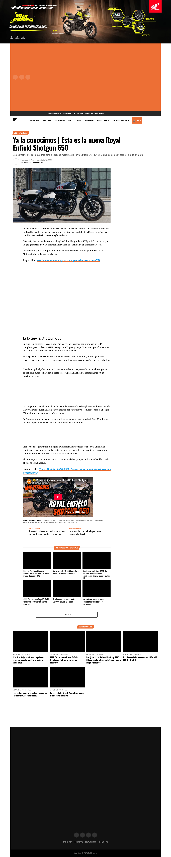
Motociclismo (97, 520)
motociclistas (30, 522)
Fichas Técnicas (103, 120)
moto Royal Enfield (65, 520)
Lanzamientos (59, 120)
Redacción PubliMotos (33, 163)
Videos (79, 120)
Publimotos (52, 522)
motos (42, 522)
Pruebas (71, 120)
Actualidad (34, 120)
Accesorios (89, 120)
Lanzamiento (49, 520)
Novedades (47, 120)
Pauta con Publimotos (121, 120)
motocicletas (82, 520)
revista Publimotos (68, 522)
